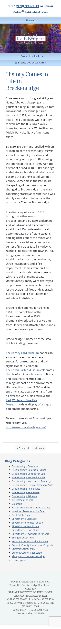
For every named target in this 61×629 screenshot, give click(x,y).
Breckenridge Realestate (25, 492)
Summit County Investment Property (32, 545)
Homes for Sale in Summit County (31, 507)
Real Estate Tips (21, 515)
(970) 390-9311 (27, 6)
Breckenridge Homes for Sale (28, 477)
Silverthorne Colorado (24, 518)
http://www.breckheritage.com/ (26, 427)
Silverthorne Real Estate (25, 526)
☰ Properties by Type (30, 56)
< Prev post (22, 448)
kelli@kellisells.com (30, 11)
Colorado (17, 503)
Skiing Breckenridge (23, 537)
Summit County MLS (23, 548)
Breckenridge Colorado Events (29, 469)
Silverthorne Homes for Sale (28, 522)
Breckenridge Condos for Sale (28, 473)
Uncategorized (20, 560)
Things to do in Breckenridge (28, 556)
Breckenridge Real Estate (26, 488)
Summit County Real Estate (27, 552)
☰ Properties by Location (30, 62)
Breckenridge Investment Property (31, 481)
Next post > (38, 448)
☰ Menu (30, 20)
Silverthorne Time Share (25, 530)
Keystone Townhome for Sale (28, 511)
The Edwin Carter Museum (23, 370)
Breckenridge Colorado (25, 466)
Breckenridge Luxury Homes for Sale (32, 485)
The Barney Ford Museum (22, 353)
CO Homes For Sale (22, 500)
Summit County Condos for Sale (30, 541)
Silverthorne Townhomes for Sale (30, 533)
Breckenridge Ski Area (24, 496)
